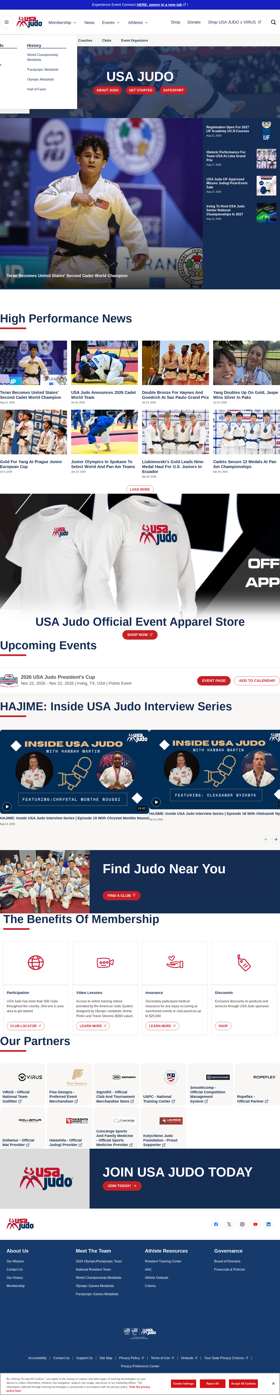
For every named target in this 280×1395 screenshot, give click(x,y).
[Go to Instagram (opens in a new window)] (242, 1224)
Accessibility (37, 1358)
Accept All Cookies (243, 1383)
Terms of (162, 1358)
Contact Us (15, 1269)
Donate (194, 22)
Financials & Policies (229, 1269)
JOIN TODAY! (119, 1186)
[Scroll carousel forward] (276, 839)
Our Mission (15, 1261)
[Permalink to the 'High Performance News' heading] (136, 318)
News (89, 22)
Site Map (105, 1358)
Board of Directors (227, 1261)
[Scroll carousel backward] (266, 839)
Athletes (135, 22)
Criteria (150, 1286)
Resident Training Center (163, 1261)
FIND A (124, 895)
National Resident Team (93, 1269)
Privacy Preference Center (140, 1366)
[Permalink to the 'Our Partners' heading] (74, 1041)
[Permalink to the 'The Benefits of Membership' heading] (163, 919)
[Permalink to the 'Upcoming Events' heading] (101, 645)
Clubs (106, 40)
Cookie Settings (183, 1383)
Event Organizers (134, 40)
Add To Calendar (257, 681)
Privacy (131, 1358)
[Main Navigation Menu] (6, 22)
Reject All (212, 1383)
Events (108, 22)
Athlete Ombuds (156, 1277)
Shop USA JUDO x (236, 22)
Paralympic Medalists (42, 69)
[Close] (273, 1383)
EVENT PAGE (214, 681)
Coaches (85, 40)
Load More (140, 489)
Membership (60, 22)
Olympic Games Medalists (95, 1286)
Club (27, 1026)
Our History (15, 1277)
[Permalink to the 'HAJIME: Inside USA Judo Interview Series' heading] (236, 706)
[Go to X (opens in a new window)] (229, 1224)
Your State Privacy (226, 1358)
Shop (175, 22)
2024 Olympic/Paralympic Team (99, 1261)
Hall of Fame (36, 89)
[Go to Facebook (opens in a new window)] (216, 1224)
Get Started (141, 90)
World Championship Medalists (42, 57)
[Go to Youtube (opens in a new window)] (255, 1224)
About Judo (107, 90)
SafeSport (173, 90)
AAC (148, 1269)
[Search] (273, 22)
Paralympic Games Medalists (97, 1294)
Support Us (84, 1358)
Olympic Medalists (40, 79)
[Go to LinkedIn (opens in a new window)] (268, 1224)
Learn (95, 1026)
